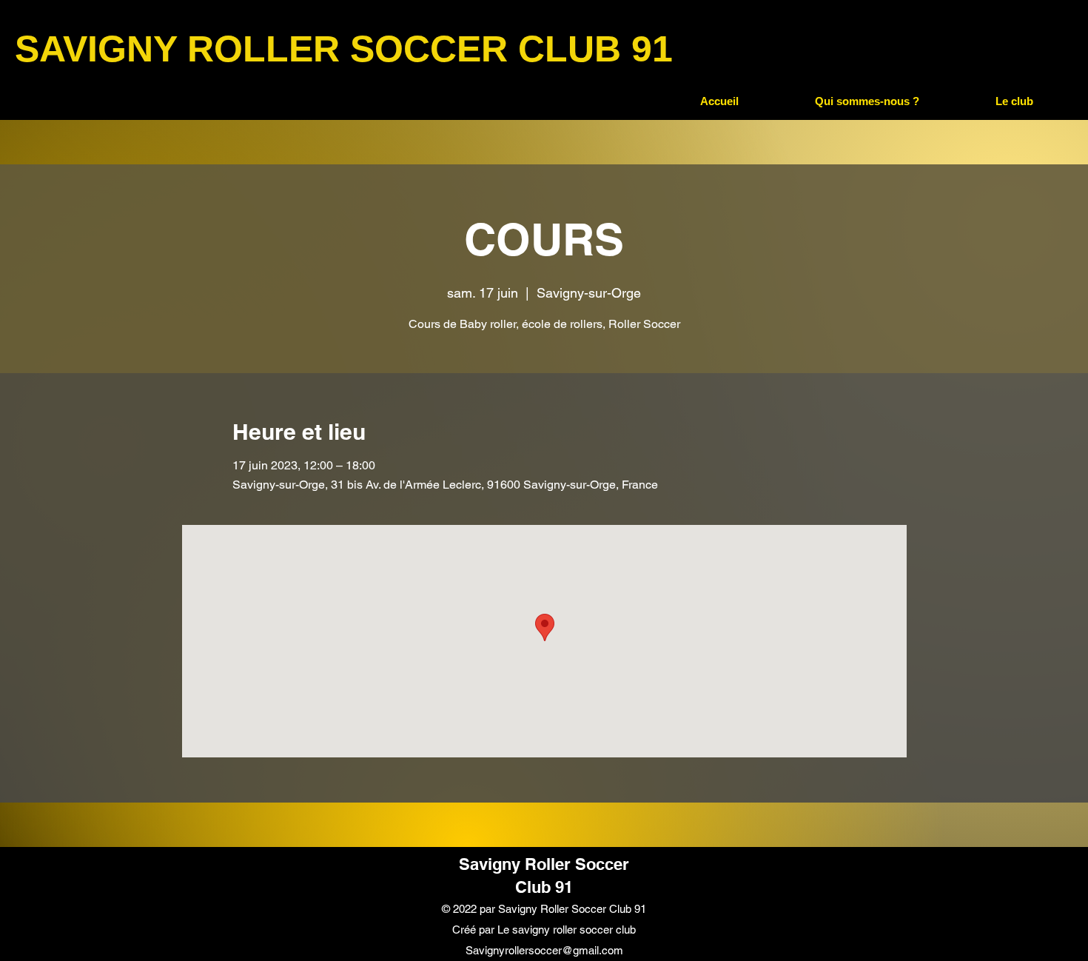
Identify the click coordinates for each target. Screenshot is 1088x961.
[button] (866, 101)
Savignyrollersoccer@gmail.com (544, 950)
